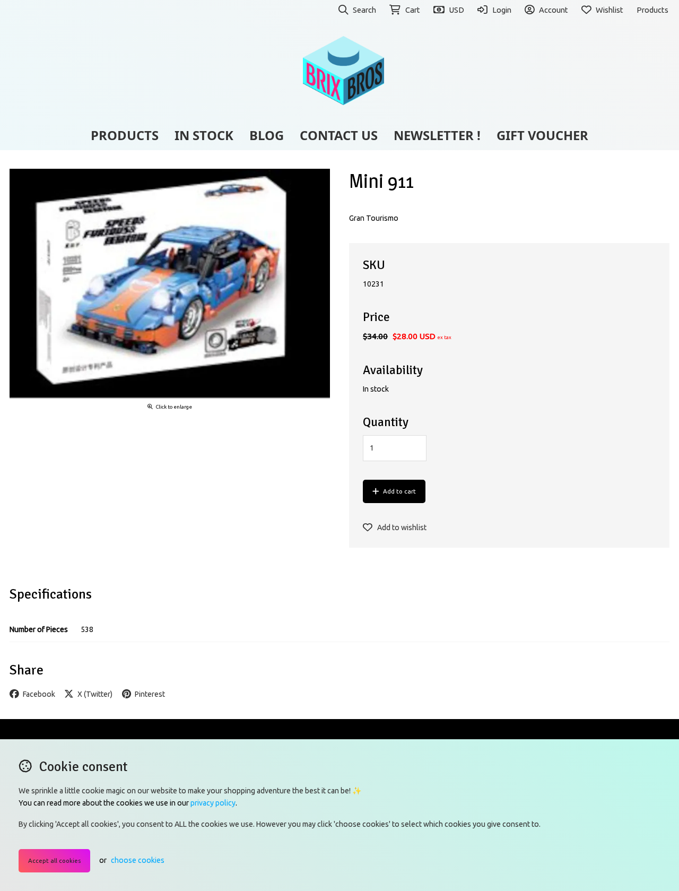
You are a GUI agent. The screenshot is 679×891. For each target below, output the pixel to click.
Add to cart (399, 491)
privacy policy (213, 803)
